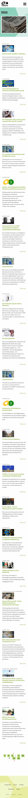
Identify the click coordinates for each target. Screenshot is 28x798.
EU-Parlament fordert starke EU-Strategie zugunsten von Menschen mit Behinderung (13, 680)
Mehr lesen (23, 73)
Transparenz (8, 784)
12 (14, 758)
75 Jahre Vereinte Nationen (11, 439)
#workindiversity (7, 266)
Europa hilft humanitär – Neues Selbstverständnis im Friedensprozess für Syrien (12, 603)
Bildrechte (20, 794)
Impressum (7, 794)
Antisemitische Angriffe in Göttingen (13, 53)
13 (18, 758)
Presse (15, 784)
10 (23, 755)
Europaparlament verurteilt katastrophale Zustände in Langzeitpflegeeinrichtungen (11, 227)
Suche (18, 789)
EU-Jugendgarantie (8, 338)
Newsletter (11, 789)
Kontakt (21, 784)
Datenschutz (14, 794)
